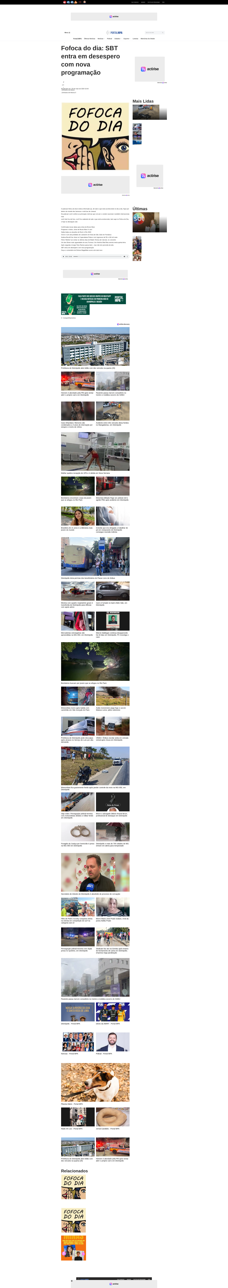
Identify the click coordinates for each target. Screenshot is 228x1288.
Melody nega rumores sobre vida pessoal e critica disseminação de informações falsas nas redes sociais (154, 256)
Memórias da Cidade (148, 39)
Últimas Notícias (89, 39)
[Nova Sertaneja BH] (68, 2)
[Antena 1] (80, 2)
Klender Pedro (69, 85)
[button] (104, 38)
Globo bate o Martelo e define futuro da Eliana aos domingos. (92, 1234)
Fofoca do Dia (69, 43)
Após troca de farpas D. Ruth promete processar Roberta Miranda (94, 1262)
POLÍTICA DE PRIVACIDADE (154, 2)
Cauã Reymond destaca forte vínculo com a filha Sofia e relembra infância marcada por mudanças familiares (154, 251)
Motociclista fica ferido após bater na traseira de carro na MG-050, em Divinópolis (154, 132)
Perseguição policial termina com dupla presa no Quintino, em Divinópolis (153, 137)
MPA (62, 43)
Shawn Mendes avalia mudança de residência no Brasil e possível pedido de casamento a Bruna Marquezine (153, 239)
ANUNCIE (143, 2)
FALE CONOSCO (135, 2)
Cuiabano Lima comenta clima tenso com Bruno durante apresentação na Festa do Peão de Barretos (154, 245)
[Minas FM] (75, 2)
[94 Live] (64, 2)
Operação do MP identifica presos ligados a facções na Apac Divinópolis (153, 142)
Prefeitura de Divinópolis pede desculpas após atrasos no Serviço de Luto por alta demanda (153, 125)
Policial (109, 39)
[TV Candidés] (84, 2)
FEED (163, 2)
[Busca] (163, 32)
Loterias (135, 39)
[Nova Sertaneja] (72, 2)
